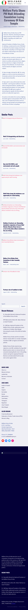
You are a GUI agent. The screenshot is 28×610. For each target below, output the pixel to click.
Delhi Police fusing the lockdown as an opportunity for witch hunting (13, 194)
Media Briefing (21, 26)
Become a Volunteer (7, 376)
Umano (13, 603)
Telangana (4, 400)
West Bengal (5, 407)
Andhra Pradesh (6, 385)
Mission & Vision (6, 372)
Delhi (3, 387)
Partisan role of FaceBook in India (12, 290)
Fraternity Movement (7, 414)
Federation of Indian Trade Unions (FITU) (12, 416)
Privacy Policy (22, 606)
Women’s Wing (5, 418)
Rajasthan (4, 403)
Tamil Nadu (4, 398)
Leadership (4, 374)
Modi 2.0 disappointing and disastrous (13, 136)
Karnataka (4, 392)
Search (3, 304)
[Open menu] (25, 3)
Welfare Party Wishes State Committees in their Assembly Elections (11, 260)
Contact (4, 378)
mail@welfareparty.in (10, 436)
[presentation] (14, 125)
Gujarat (4, 390)
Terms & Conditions (12, 606)
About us (4, 370)
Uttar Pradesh (5, 405)
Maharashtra (5, 396)
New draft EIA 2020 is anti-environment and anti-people (11, 165)
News (17, 264)
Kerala (3, 394)
